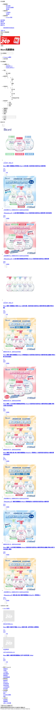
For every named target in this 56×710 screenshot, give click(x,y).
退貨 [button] (9, 27)
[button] (28, 9)
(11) (9, 66)
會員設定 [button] (12, 27)
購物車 (2, 21)
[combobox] (28, 50)
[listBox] (28, 122)
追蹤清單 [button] (5, 27)
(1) (10, 67)
